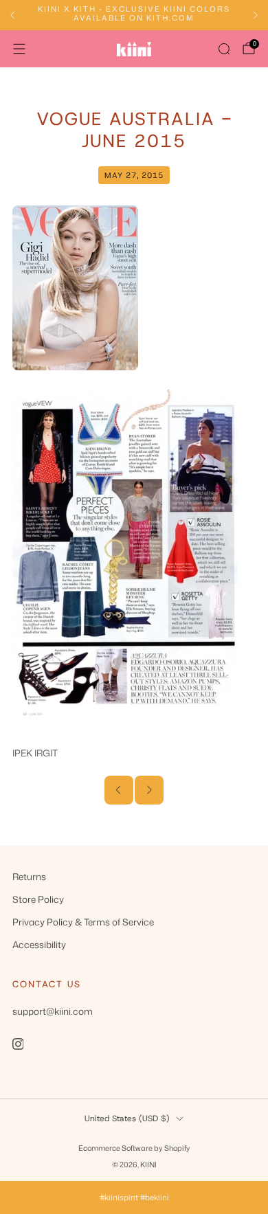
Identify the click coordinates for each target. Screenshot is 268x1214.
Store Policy (38, 899)
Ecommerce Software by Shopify (134, 1148)
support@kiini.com (52, 1011)
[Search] (224, 49)
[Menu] (19, 49)
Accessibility (39, 944)
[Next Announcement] (255, 15)
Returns (29, 876)
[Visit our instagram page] (18, 1043)
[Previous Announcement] (12, 15)
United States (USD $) (127, 1118)
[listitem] (134, 15)
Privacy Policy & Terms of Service (83, 921)
